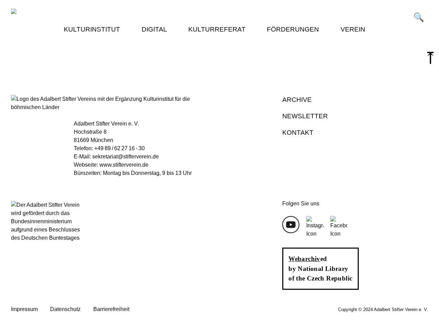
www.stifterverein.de (124, 165)
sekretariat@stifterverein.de (125, 156)
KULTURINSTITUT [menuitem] (92, 29)
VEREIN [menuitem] (353, 29)
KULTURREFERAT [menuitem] (217, 29)
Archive (297, 99)
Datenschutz (65, 309)
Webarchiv (304, 258)
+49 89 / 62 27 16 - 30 (119, 148)
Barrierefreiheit (111, 309)
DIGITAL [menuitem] (154, 29)
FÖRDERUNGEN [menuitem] (293, 29)
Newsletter (305, 116)
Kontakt (297, 132)
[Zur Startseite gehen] (115, 12)
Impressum (24, 309)
